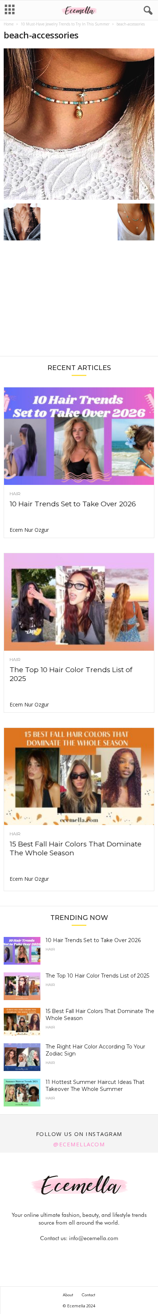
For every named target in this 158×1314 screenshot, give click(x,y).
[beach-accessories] (79, 124)
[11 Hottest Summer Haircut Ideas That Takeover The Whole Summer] (22, 1092)
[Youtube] (104, 1253)
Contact (88, 1294)
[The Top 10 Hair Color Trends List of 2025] (79, 602)
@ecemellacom (79, 1144)
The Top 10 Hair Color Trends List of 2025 (97, 975)
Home (9, 24)
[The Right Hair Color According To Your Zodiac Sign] (22, 1057)
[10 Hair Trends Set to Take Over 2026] (79, 436)
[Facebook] (54, 1253)
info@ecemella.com (93, 1238)
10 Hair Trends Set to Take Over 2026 (73, 504)
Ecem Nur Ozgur (29, 529)
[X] (88, 1253)
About (68, 1294)
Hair (15, 494)
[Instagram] (71, 1253)
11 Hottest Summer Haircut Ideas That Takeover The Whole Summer (95, 1085)
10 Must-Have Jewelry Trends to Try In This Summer (65, 24)
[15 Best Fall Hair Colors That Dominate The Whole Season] (79, 776)
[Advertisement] (79, 302)
